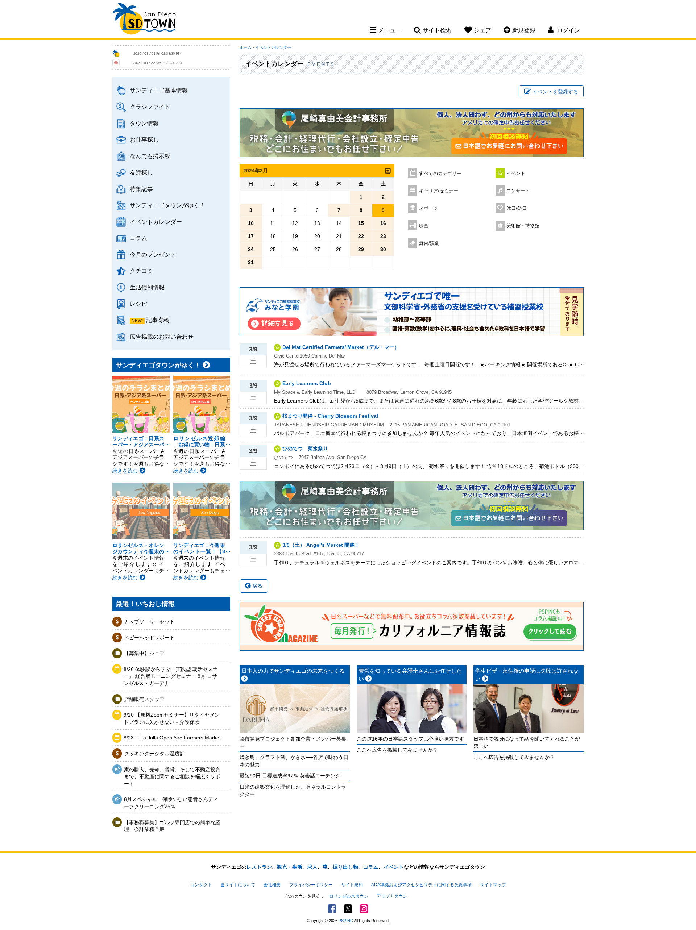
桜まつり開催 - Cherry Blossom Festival (330, 416)
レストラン (259, 867)
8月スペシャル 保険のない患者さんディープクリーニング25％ (171, 802)
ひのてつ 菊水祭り (305, 448)
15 (361, 223)
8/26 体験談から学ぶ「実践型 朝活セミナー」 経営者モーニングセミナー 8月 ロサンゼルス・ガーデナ (171, 676)
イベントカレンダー (156, 221)
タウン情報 (144, 123)
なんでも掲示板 (150, 156)
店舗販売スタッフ (144, 699)
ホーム (246, 47)
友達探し (141, 172)
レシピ (138, 303)
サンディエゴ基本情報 (159, 90)
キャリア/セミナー (438, 190)
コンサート (518, 190)
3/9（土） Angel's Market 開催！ (321, 545)
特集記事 (141, 188)
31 (251, 262)
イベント (515, 173)
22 (361, 236)
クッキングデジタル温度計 (154, 753)
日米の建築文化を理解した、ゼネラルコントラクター (293, 790)
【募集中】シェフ (144, 653)
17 (251, 236)
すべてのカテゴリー (440, 173)
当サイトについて (237, 884)
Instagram (364, 908)
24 (251, 249)
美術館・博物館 (522, 225)
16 (383, 223)
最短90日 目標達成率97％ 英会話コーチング (290, 776)
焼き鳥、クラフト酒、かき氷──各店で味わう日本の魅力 (294, 760)
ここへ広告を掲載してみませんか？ (397, 750)
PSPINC (346, 920)
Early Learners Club (306, 383)
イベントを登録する (555, 92)
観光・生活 (289, 867)
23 (383, 236)
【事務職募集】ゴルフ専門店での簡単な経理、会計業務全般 (172, 826)
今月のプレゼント (153, 254)
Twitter (348, 908)
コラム (138, 238)
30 (383, 249)
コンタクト (201, 884)
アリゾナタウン (392, 896)
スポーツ (428, 208)
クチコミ (141, 270)
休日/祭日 (516, 208)
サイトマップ (493, 884)
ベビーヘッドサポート (149, 638)
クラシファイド (150, 106)
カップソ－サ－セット (149, 622)
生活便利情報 (147, 287)
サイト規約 (352, 884)
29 (361, 249)
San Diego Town (144, 20)
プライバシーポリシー (311, 884)
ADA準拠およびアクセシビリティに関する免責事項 (421, 884)
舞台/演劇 (429, 243)
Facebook (332, 908)
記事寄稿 (157, 320)
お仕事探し (144, 139)
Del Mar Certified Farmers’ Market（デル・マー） (340, 347)
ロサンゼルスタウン (348, 896)
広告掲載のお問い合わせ (162, 336)
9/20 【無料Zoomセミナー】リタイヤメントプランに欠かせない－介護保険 (172, 718)
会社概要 (272, 884)
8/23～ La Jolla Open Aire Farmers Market (172, 738)
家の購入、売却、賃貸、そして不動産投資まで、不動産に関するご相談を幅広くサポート (172, 777)
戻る (256, 586)
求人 (312, 867)
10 (251, 223)
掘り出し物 (345, 867)
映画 (423, 225)
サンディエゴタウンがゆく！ (167, 205)
